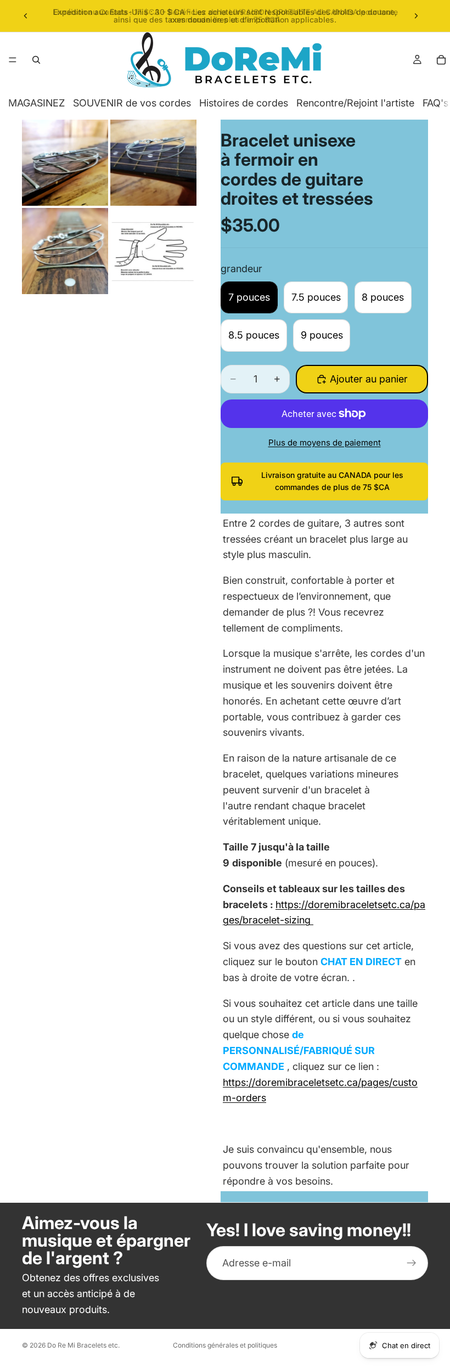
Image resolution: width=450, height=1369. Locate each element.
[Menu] (12, 59)
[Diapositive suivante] (416, 16)
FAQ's (435, 103)
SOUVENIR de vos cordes (132, 103)
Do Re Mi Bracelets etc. (83, 1345)
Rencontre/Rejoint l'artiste (355, 103)
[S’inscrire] (411, 1263)
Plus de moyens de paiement (324, 442)
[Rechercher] (36, 60)
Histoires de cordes (243, 103)
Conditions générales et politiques (225, 1345)
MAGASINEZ (36, 103)
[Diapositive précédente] (26, 16)
